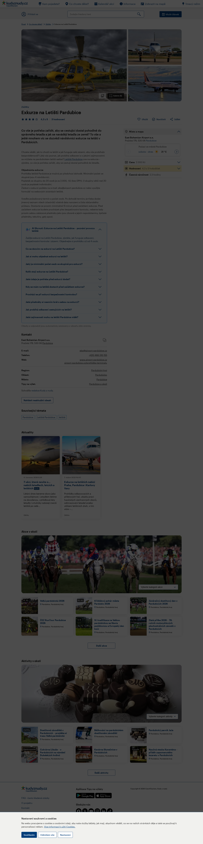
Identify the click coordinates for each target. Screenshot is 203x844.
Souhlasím (29, 835)
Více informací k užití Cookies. (59, 826)
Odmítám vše (47, 835)
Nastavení (65, 835)
